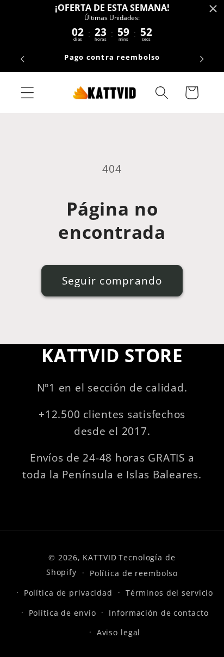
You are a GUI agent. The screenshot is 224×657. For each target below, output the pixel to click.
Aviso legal (119, 632)
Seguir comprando (112, 280)
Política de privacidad (68, 592)
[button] (27, 93)
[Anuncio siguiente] (202, 59)
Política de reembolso (134, 573)
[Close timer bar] (213, 8)
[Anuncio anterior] (22, 59)
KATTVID (99, 557)
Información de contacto (158, 613)
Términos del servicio (169, 592)
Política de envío (62, 613)
